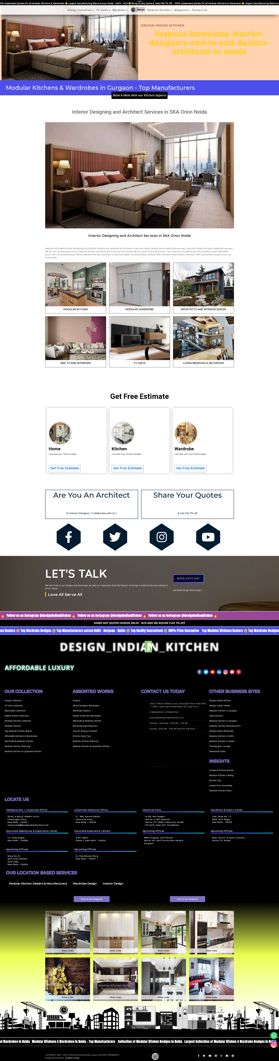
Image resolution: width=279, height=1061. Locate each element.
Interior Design (113, 883)
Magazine (181, 9)
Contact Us (199, 9)
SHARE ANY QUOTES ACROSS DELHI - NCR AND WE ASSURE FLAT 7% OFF (139, 623)
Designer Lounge (72, 1058)
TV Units (102, 9)
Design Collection (79, 9)
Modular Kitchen (158, 9)
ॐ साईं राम (139, 1)
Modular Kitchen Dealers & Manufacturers (38, 883)
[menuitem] (37, 705)
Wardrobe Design (85, 883)
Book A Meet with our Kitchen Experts (139, 95)
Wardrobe (119, 9)
